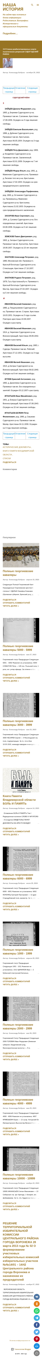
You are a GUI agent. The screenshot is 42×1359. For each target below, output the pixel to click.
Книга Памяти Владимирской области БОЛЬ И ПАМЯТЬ (19, 799)
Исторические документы (17, 447)
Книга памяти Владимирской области (18, 453)
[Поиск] (32, 4)
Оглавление (20, 88)
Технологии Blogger (22, 1349)
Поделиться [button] (9, 462)
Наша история (13, 6)
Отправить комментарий (16, 603)
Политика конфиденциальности (20, 1340)
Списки (7, 458)
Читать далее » (11, 606)
